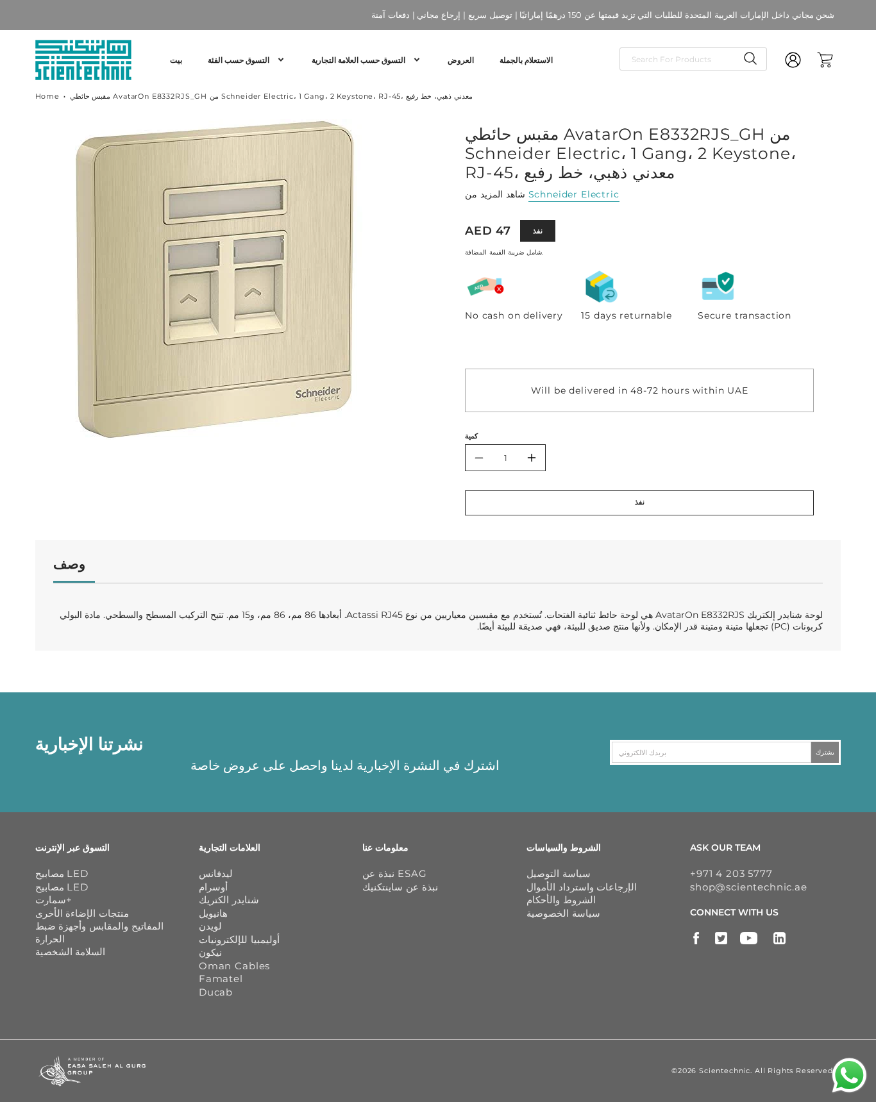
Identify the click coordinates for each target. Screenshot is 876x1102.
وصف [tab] (69, 564)
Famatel (221, 979)
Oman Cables (234, 966)
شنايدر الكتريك (229, 900)
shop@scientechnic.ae (748, 887)
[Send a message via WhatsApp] (849, 1075)
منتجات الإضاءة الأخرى (82, 913)
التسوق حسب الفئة (238, 60)
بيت (176, 60)
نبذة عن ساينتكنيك (400, 887)
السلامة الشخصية (70, 952)
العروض (461, 60)
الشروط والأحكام (561, 900)
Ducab (216, 992)
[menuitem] (176, 60)
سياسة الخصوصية (563, 913)
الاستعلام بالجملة (526, 60)
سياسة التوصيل (558, 873)
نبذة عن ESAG (394, 873)
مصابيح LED (61, 873)
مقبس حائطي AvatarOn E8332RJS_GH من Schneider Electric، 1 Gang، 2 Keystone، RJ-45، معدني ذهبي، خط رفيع (271, 96)
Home (47, 96)
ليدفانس (216, 873)
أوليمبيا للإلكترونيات (239, 939)
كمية (471, 435)
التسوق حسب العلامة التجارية (358, 60)
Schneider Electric (573, 194)
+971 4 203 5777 (731, 873)
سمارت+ (53, 900)
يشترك (825, 752)
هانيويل (213, 913)
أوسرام (213, 887)
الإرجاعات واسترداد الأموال (581, 887)
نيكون (210, 952)
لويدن (210, 926)
